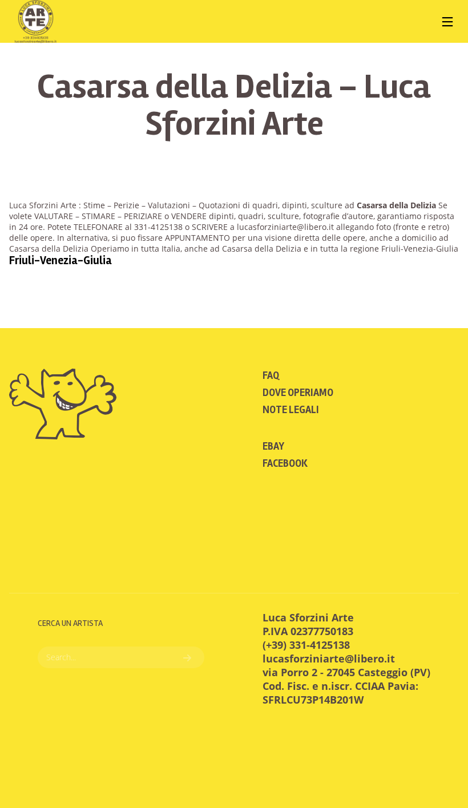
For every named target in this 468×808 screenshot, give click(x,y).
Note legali (291, 409)
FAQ (271, 375)
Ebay (273, 446)
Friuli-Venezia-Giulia (60, 260)
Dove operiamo (298, 392)
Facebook (285, 463)
